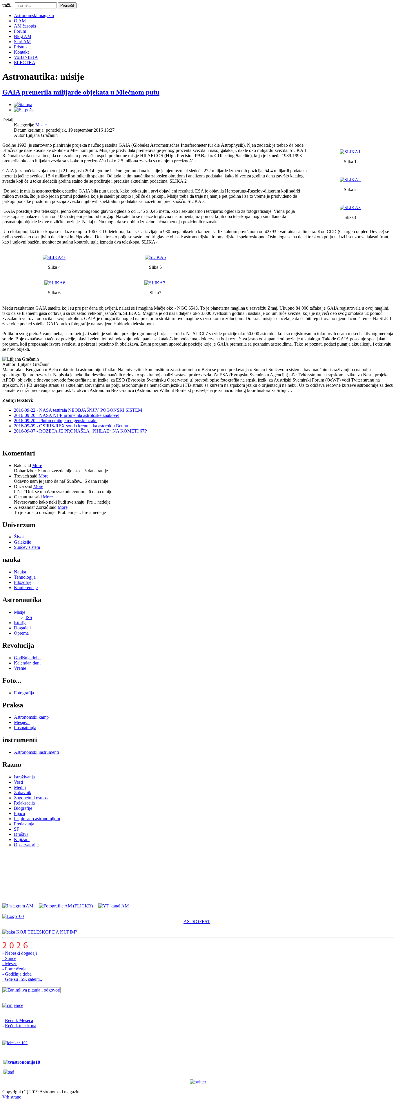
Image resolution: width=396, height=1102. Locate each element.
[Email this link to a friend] (24, 109)
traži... (8, 5)
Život (19, 536)
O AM (20, 20)
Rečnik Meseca (19, 1020)
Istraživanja (24, 776)
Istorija (20, 622)
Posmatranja (25, 727)
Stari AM (22, 41)
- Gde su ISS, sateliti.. (22, 979)
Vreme (20, 668)
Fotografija (24, 692)
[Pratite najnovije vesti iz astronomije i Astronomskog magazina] (198, 1082)
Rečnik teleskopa (20, 1025)
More (37, 465)
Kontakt (21, 52)
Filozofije (22, 582)
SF (16, 829)
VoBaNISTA (26, 57)
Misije (41, 124)
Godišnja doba (27, 657)
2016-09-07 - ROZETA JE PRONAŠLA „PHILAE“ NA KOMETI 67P (80, 431)
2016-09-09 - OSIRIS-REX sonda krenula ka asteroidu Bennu (71, 425)
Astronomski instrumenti (36, 752)
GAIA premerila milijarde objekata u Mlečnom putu (80, 92)
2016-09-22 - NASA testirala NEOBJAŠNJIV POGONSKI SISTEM (78, 410)
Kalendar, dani (27, 662)
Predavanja (24, 823)
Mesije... (22, 722)
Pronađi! (67, 5)
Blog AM (22, 36)
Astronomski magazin (34, 15)
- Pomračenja (14, 968)
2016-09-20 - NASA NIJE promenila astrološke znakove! (66, 415)
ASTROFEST (197, 921)
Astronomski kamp (31, 717)
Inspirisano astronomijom (37, 818)
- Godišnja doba (17, 974)
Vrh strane (11, 1096)
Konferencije (26, 587)
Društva (21, 834)
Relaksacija (24, 802)
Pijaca (19, 813)
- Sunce (9, 958)
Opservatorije (26, 844)
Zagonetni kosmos (31, 797)
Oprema (21, 633)
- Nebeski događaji (19, 953)
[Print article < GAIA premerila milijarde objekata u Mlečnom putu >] (23, 104)
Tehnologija (25, 577)
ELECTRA (24, 62)
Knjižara (22, 839)
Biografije (23, 808)
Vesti (18, 782)
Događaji (22, 627)
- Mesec (9, 963)
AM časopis (25, 25)
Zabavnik (22, 792)
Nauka (20, 571)
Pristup (20, 46)
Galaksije (22, 542)
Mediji (20, 787)
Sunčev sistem (27, 547)
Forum (20, 31)
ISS (29, 617)
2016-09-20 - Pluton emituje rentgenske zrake (55, 420)
